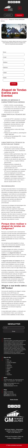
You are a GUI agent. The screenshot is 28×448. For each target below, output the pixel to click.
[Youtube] (9, 2)
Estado (4, 77)
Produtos (9, 364)
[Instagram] (19, 2)
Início (2, 19)
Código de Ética (16, 438)
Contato (8, 373)
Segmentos (9, 365)
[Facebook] (14, 2)
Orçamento (9, 374)
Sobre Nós (9, 361)
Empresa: (5, 67)
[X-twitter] (16, 2)
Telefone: (5, 62)
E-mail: (4, 57)
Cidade (5, 72)
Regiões (8, 370)
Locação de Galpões (11, 362)
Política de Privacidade (11, 436)
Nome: (4, 52)
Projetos (6, 19)
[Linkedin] (11, 2)
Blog (8, 371)
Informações (9, 367)
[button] (20, 8)
